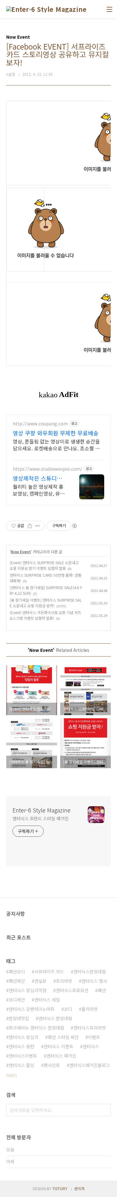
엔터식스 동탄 (21, 1046)
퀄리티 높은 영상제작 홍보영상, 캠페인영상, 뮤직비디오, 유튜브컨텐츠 (39, 490)
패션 (102, 990)
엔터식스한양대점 (89, 971)
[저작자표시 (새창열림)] (74, 525)
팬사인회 (52, 1065)
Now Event (21, 551)
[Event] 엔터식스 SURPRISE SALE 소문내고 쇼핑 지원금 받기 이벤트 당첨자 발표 (44, 565)
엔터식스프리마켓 (89, 1028)
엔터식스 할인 (21, 1065)
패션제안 (17, 981)
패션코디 (17, 971)
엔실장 (40, 981)
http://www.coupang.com (40, 423)
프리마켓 (64, 981)
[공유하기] (30, 526)
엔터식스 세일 (47, 999)
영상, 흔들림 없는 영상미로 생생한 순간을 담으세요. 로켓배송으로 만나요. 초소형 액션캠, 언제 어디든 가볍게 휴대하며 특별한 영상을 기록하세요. (56, 445)
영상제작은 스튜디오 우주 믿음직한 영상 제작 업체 (39, 478)
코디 (68, 1009)
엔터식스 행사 (94, 981)
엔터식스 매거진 (61, 1056)
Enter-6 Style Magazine (41, 810)
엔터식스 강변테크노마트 (32, 1009)
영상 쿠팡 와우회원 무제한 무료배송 (56, 433)
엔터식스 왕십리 (23, 1037)
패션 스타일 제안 (63, 1037)
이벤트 (94, 1037)
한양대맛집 (19, 1018)
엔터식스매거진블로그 (89, 1065)
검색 (104, 1110)
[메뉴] (109, 9)
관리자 (79, 1188)
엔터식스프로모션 (72, 990)
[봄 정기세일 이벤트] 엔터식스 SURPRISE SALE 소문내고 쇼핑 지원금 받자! (46, 602)
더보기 (11, 1075)
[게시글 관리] (37, 526)
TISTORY (59, 1188)
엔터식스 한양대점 (55, 1018)
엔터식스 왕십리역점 (27, 990)
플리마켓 (89, 1009)
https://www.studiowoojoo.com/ (47, 469)
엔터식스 (91, 1046)
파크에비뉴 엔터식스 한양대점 (36, 1028)
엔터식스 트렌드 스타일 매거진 (40, 818)
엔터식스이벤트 (23, 1056)
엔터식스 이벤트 (58, 1046)
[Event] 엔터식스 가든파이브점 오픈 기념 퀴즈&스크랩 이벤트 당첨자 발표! (45, 615)
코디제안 (17, 999)
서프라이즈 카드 (49, 971)
